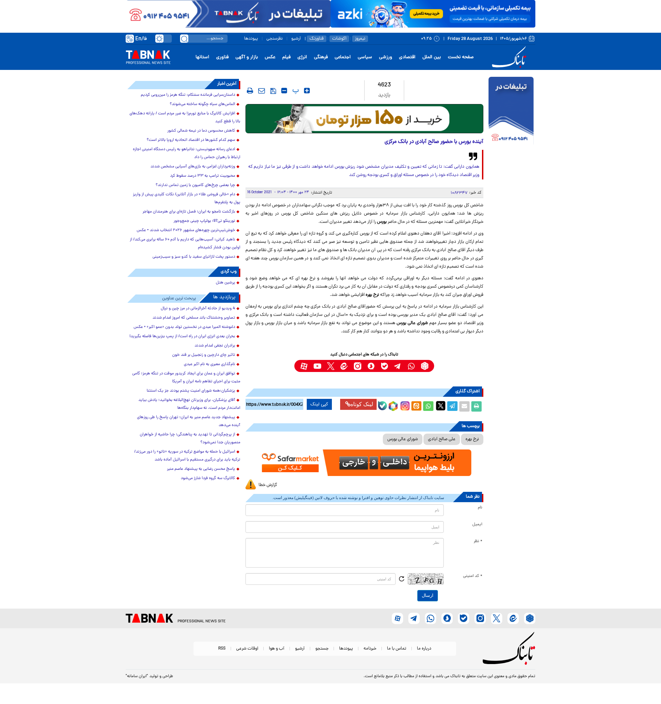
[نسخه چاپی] (476, 406)
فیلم (286, 57)
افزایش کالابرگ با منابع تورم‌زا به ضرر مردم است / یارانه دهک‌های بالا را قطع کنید (184, 118)
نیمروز (360, 38)
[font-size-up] (307, 90)
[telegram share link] (452, 406)
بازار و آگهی (246, 57)
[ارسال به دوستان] (464, 406)
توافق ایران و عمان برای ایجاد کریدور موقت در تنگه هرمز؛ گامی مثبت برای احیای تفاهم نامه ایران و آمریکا (186, 378)
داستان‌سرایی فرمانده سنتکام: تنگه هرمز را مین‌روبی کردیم (188, 95)
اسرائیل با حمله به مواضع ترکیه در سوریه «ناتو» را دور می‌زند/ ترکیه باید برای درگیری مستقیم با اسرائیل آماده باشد (187, 456)
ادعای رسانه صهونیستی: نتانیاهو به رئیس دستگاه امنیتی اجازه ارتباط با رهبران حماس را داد (186, 153)
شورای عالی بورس (402, 439)
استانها (202, 57)
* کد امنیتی (472, 576)
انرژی (302, 57)
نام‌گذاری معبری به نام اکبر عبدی (209, 364)
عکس (270, 57)
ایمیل (477, 524)
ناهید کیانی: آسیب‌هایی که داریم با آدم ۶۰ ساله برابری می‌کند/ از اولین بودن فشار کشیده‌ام (185, 244)
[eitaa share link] (416, 406)
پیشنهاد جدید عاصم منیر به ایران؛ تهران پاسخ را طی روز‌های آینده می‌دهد (188, 421)
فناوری (222, 57)
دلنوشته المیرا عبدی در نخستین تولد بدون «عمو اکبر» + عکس (184, 327)
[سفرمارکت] (364, 462)
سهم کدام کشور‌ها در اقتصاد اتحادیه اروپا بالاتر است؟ (191, 140)
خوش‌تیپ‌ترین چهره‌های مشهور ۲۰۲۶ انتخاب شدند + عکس (186, 230)
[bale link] (384, 366)
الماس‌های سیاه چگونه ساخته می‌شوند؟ (202, 104)
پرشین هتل (225, 283)
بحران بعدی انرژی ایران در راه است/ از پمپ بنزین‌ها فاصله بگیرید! (182, 336)
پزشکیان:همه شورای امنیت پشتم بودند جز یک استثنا (191, 391)
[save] (273, 91)
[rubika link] (424, 366)
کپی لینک (319, 404)
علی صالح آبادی (441, 439)
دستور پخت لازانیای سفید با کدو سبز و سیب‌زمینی (194, 257)
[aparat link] (304, 366)
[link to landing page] (510, 57)
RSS (221, 648)
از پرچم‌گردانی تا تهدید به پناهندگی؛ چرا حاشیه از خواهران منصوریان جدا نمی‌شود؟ (190, 439)
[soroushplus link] (371, 366)
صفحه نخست (461, 57)
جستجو (321, 648)
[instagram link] (357, 366)
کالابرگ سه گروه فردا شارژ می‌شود (208, 478)
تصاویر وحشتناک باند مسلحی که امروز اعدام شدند (194, 318)
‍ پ (295, 90)
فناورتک (316, 38)
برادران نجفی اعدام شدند (215, 346)
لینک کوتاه (361, 404)
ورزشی (385, 57)
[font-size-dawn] (284, 90)
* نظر (478, 541)
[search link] (184, 38)
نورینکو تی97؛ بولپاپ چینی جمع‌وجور (204, 221)
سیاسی (365, 57)
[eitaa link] (344, 366)
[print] (250, 90)
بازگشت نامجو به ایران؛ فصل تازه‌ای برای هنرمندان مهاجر (189, 212)
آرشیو (296, 38)
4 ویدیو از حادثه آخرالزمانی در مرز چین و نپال (198, 309)
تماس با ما (396, 648)
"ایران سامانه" (137, 676)
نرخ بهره (472, 439)
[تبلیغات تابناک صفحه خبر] (511, 111)
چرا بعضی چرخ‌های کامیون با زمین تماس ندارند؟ (195, 185)
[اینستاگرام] (404, 405)
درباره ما (424, 648)
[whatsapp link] (411, 366)
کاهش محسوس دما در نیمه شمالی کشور (201, 131)
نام (480, 508)
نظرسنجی (274, 38)
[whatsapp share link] (428, 406)
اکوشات (339, 38)
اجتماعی (343, 57)
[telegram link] (398, 366)
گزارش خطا (268, 485)
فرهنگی (321, 57)
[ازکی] (432, 14)
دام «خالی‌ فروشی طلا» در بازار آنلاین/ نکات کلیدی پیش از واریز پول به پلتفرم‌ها (186, 198)
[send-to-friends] (261, 90)
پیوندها (251, 38)
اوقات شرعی (247, 648)
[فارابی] (364, 118)
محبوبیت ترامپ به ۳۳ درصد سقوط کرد (202, 176)
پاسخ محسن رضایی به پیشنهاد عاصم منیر (201, 469)
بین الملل (431, 57)
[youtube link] (317, 366)
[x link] (330, 366)
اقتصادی (407, 57)
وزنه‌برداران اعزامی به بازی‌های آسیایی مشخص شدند (192, 167)
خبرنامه (370, 648)
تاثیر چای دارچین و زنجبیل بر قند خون (203, 355)
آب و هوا (276, 648)
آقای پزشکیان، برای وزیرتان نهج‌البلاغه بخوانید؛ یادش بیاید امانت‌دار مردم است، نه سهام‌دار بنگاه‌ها (189, 404)
